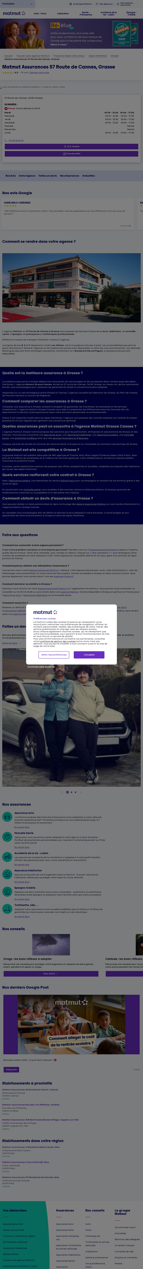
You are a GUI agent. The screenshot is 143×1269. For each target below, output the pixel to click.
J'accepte (89, 655)
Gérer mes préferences (54, 655)
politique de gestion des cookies (58, 641)
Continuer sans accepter (41, 666)
